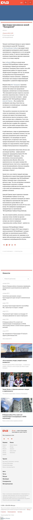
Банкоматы (12, 452)
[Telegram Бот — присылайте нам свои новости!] (11, 438)
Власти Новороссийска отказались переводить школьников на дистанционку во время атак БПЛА (16, 287)
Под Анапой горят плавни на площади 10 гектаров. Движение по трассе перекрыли (15, 314)
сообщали (8, 62)
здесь (18, 500)
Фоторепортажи (8, 484)
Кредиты (12, 449)
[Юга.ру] (5, 2)
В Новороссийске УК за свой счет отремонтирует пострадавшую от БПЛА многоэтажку (14, 416)
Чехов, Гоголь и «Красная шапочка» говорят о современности (16, 390)
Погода (4, 452)
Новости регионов (9, 279)
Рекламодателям (12, 512)
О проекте (3, 512)
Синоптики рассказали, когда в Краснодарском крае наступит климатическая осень (16, 297)
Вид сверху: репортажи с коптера (11, 461)
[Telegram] (7, 438)
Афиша (4, 450)
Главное (5, 442)
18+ (21, 2)
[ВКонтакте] (4, 438)
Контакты (20, 512)
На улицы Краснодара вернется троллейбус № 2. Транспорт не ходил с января (16, 306)
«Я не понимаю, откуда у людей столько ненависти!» (15, 361)
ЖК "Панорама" (15, 84)
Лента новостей (6, 338)
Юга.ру (13, 430)
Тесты (4, 474)
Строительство (19, 251)
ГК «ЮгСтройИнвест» (8, 251)
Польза (5, 476)
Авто (4, 471)
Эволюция (6, 479)
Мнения (4, 449)
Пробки (4, 454)
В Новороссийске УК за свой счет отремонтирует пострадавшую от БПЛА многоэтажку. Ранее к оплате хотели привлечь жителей (16, 324)
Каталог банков (13, 445)
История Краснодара (8, 465)
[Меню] (30, 2)
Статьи (4, 447)
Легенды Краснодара (8, 463)
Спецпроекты (7, 481)
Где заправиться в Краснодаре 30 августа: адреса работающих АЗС (15, 334)
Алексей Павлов (7, 101)
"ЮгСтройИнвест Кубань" (11, 48)
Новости (6, 273)
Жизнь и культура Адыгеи (9, 467)
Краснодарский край (9, 35)
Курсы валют (13, 450)
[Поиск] (26, 2)
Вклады (12, 447)
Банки (12, 442)
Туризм (5, 459)
